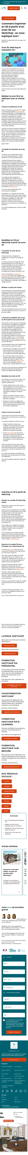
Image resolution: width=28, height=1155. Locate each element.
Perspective (19, 111)
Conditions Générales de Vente (7, 1081)
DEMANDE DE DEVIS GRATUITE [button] (11, 712)
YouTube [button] (6, 781)
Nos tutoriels (5, 1074)
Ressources (17, 1074)
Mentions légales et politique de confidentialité (19, 1082)
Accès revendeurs (19, 1076)
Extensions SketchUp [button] (10, 653)
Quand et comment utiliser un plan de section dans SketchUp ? (10, 872)
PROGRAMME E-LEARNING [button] (10, 738)
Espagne (4, 1099)
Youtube (7, 1091)
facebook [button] (7, 786)
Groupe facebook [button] (9, 791)
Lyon (15, 1097)
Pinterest (12, 1091)
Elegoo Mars (19, 569)
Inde (15, 1099)
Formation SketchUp (7, 1066)
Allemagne (17, 1102)
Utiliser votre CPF (6, 1070)
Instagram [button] (7, 796)
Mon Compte (18, 1078)
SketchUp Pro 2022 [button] (9, 645)
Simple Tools (20, 360)
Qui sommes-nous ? (20, 1070)
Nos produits (17, 1066)
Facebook (3, 1091)
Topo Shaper (10, 433)
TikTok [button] (6, 811)
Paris (3, 1097)
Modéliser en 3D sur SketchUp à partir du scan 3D (14, 829)
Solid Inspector (15, 539)
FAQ (3, 1076)
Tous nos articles (9, 18)
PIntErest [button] (6, 801)
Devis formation (13, 8)
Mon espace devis (6, 1078)
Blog (25, 1091)
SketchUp (14, 186)
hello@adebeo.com (14, 1051)
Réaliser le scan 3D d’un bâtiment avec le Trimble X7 (13, 825)
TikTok (16, 1091)
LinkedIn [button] (6, 806)
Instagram (21, 1091)
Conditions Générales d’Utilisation (7, 1086)
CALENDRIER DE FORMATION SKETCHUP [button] (14, 685)
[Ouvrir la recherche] (22, 8)
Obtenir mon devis (14, 1032)
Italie (3, 1102)
